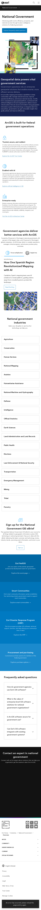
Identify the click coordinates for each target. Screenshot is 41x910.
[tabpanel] (20, 284)
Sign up (20, 547)
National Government (9, 8)
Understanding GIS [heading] (8, 847)
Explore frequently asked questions (15, 30)
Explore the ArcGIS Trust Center (12, 156)
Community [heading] (5, 843)
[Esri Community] (27, 826)
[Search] (34, 2)
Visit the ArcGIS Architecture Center (13, 216)
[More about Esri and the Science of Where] (5, 825)
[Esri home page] (5, 2)
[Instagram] (31, 826)
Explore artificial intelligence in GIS (12, 186)
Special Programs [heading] (7, 855)
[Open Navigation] (38, 2)
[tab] (14, 253)
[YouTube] (36, 826)
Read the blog (9, 287)
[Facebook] (27, 822)
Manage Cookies (7, 896)
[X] (31, 822)
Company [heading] (5, 851)
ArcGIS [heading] (4, 839)
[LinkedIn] (36, 822)
